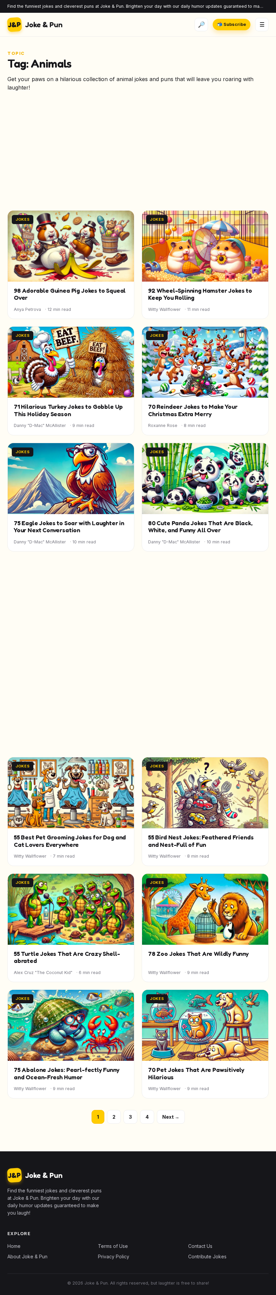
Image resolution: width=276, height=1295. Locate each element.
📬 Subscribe (231, 24)
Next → (170, 1117)
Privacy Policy (113, 1256)
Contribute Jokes (207, 1256)
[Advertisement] (138, 154)
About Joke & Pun (27, 1256)
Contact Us (200, 1246)
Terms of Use (113, 1246)
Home (14, 1246)
